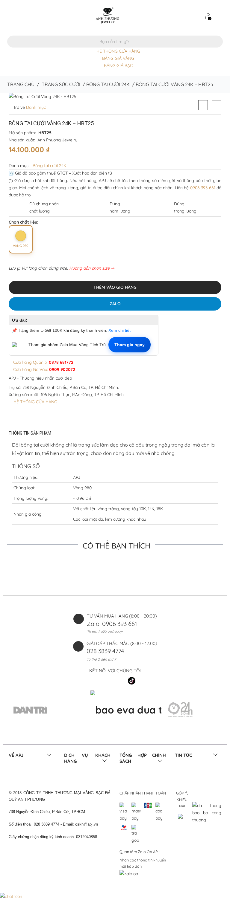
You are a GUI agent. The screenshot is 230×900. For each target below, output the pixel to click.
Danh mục (35, 107)
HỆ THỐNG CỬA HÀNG (118, 51)
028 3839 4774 (105, 651)
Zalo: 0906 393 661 (112, 623)
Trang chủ (20, 84)
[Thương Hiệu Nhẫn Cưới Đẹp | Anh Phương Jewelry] (107, 15)
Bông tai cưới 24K (108, 84)
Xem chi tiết (119, 330)
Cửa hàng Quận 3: (42, 362)
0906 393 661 (202, 187)
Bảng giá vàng (118, 58)
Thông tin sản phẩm (30, 433)
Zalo (115, 303)
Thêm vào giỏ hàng (115, 287)
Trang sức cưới (61, 84)
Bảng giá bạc (118, 65)
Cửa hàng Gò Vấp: (43, 369)
